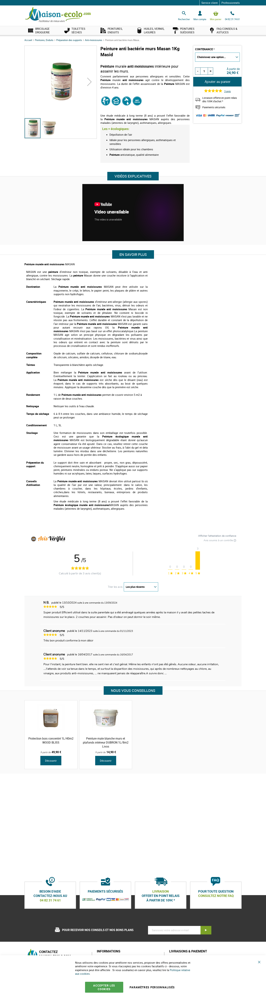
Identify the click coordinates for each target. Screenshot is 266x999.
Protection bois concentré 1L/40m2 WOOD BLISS (50, 740)
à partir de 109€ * (160, 900)
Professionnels (230, 3)
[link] (42, 30)
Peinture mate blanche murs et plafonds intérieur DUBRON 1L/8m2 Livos (105, 742)
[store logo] (58, 14)
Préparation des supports (69, 40)
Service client (209, 3)
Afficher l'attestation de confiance (217, 536)
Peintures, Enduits (44, 40)
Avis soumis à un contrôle (219, 540)
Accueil (28, 40)
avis (227, 91)
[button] (89, 82)
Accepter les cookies (104, 987)
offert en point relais (161, 896)
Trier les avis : (116, 587)
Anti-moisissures (94, 40)
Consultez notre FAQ (216, 896)
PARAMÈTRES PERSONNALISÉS (152, 987)
